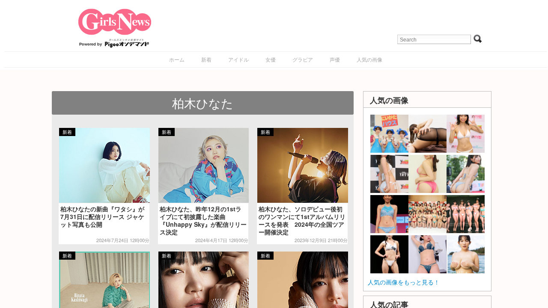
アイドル (238, 59)
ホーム (177, 59)
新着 (206, 59)
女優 (270, 59)
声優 (335, 59)
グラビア (302, 59)
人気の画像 (369, 59)
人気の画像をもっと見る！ (404, 282)
